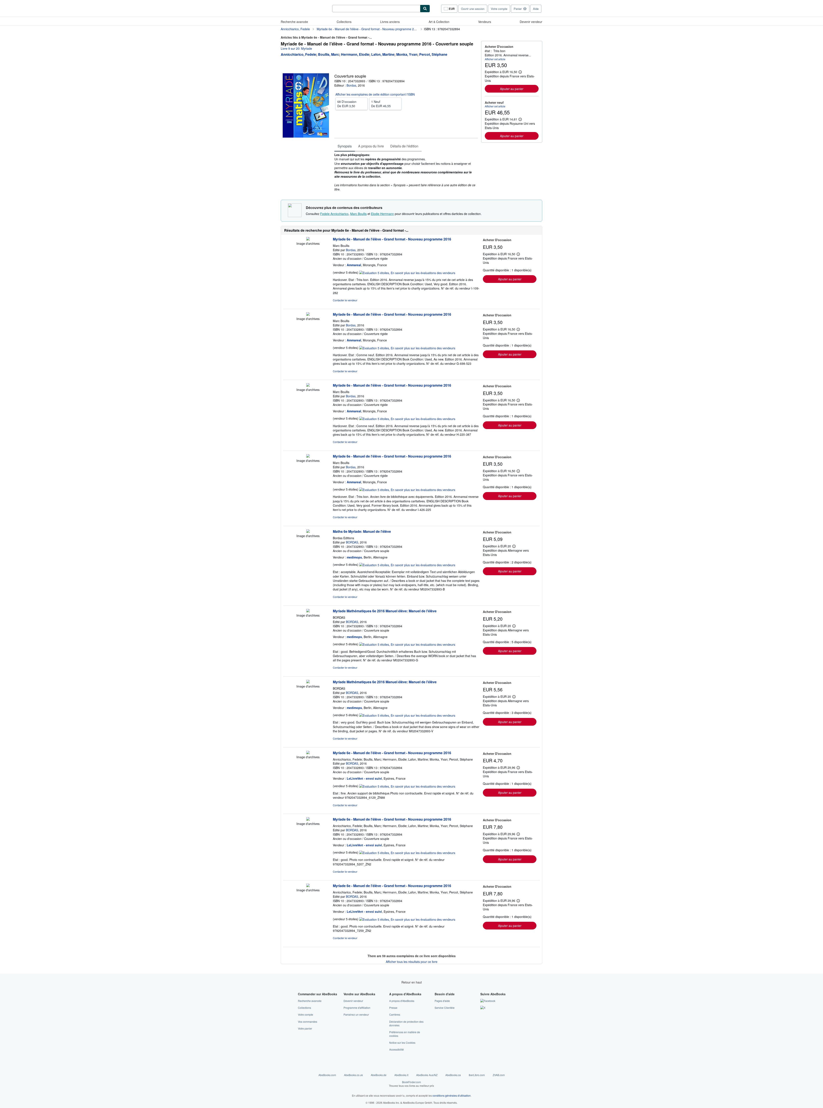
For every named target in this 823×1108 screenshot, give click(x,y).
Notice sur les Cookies (402, 1042)
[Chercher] (425, 8)
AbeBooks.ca (453, 1075)
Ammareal (354, 265)
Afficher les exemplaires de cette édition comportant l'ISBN (375, 94)
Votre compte (499, 9)
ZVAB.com (499, 1075)
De (346, 103)
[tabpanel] (406, 172)
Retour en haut (411, 982)
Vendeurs (484, 22)
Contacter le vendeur (345, 300)
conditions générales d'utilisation (452, 1095)
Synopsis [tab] (345, 146)
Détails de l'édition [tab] (404, 146)
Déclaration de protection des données (406, 1023)
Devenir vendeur (531, 22)
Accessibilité (396, 1049)
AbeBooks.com (327, 1075)
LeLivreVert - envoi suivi (364, 778)
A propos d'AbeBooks (401, 1001)
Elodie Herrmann (382, 214)
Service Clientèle (445, 1007)
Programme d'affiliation (357, 1007)
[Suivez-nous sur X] (482, 1007)
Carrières (394, 1014)
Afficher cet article (495, 59)
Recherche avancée (294, 22)
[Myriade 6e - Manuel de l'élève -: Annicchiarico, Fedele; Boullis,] (308, 753)
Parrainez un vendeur (356, 1014)
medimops (354, 557)
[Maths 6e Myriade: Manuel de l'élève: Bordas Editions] (308, 531)
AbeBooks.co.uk (353, 1075)
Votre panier (305, 1028)
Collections (344, 22)
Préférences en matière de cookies (404, 1033)
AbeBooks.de (378, 1075)
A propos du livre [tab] (371, 146)
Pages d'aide (442, 1001)
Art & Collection (439, 22)
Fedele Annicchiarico (334, 214)
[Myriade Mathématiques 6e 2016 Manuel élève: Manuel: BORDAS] (308, 611)
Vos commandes (307, 1021)
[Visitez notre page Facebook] (487, 1001)
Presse (393, 1007)
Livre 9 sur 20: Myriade (296, 48)
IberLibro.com (477, 1075)
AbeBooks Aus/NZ (426, 1075)
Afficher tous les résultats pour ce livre (411, 961)
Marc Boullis (358, 214)
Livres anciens (390, 22)
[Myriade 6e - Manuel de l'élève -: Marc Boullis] (308, 239)
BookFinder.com (411, 1083)
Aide (536, 9)
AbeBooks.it (401, 1075)
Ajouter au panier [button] (511, 89)
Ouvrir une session (472, 9)
